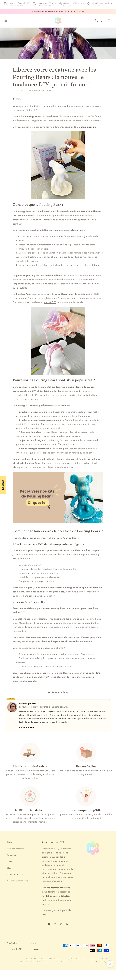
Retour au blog (60, 692)
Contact (10, 861)
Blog (9, 868)
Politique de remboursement (74, 959)
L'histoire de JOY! (15, 874)
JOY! (34, 959)
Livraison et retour (15, 848)
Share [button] (18, 98)
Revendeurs (12, 855)
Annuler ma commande (17, 880)
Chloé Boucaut (55, 959)
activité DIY (50, 302)
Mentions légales (102, 962)
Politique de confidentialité (98, 959)
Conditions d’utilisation (25, 962)
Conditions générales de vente (81, 962)
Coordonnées (62, 962)
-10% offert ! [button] (3, 485)
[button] (6, 20)
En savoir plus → (28, 727)
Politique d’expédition (45, 962)
